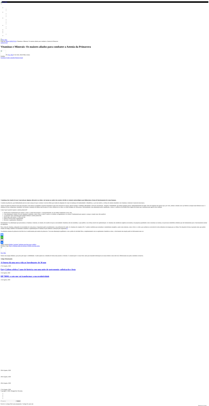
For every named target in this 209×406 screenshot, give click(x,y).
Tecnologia (10, 24)
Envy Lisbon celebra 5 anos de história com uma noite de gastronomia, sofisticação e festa (38, 269)
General (6, 395)
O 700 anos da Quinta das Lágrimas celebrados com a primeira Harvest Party (22, 380)
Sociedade (7, 7)
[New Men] (4, 2)
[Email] (104, 240)
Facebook (9, 361)
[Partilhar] (104, 242)
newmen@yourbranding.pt (13, 356)
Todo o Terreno (11, 34)
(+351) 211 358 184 (11, 358)
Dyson (9, 19)
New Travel (7, 35)
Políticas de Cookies (10, 364)
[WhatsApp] (104, 237)
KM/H (5, 31)
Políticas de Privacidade (11, 362)
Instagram (9, 359)
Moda (8, 21)
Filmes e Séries (11, 15)
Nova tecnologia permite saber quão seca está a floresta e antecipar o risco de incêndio (24, 367)
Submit (18, 401)
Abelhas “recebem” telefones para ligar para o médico (22, 244)
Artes (8, 13)
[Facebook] (104, 234)
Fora (8, 28)
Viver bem (10, 22)
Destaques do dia (8, 398)
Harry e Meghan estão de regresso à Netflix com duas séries (24, 246)
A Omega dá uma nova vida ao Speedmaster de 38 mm (23, 262)
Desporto (6, 32)
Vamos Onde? (7, 25)
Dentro (9, 26)
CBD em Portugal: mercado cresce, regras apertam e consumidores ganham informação (25, 373)
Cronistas (10, 9)
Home (5, 393)
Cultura (6, 12)
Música (9, 16)
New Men (10, 55)
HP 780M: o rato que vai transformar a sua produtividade (25, 276)
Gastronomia (7, 29)
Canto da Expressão (12, 10)
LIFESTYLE (6, 18)
